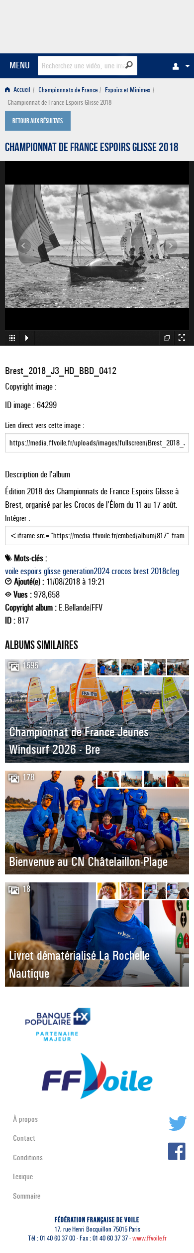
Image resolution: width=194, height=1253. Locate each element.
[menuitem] (179, 66)
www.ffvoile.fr (149, 1238)
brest (141, 571)
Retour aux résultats (37, 121)
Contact (24, 1138)
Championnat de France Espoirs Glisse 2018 (92, 149)
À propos (25, 1119)
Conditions (28, 1157)
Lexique (23, 1176)
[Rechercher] (129, 65)
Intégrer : (17, 518)
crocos (121, 571)
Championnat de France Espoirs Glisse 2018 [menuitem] (59, 102)
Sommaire (26, 1196)
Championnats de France (67, 90)
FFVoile (142, 25)
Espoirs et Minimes (127, 90)
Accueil (21, 90)
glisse (52, 571)
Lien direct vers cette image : (45, 425)
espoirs (31, 571)
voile (11, 571)
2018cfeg (165, 571)
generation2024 (86, 571)
